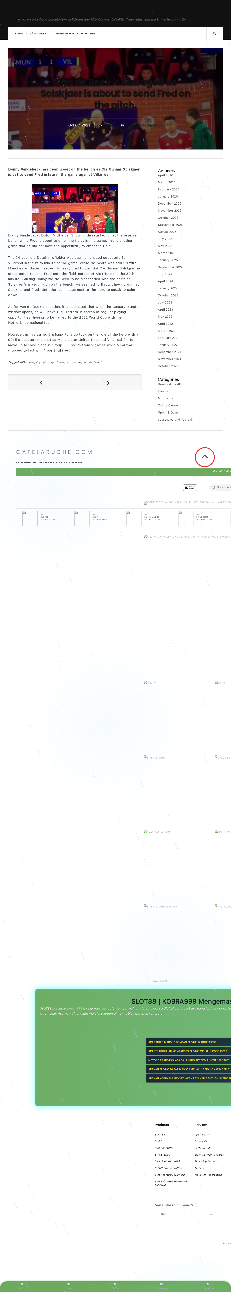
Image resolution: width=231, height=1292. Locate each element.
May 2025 (165, 246)
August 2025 (167, 232)
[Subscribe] (210, 1214)
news (31, 362)
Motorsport (166, 398)
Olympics (42, 362)
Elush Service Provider (208, 1154)
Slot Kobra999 (172, 502)
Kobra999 (74, 1008)
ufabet (64, 350)
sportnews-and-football (76, 33)
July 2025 (165, 239)
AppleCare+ (202, 1134)
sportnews (57, 362)
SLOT (158, 502)
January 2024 (168, 288)
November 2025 (170, 210)
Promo (23, 1288)
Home (19, 33)
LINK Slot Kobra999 (211, 502)
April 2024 (165, 281)
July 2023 (165, 302)
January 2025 (168, 260)
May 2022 (165, 316)
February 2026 (168, 189)
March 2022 (166, 331)
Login (69, 1288)
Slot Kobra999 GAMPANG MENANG (171, 1183)
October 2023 (168, 295)
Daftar (115, 1288)
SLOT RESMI (202, 1147)
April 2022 (165, 323)
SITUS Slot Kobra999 (168, 1168)
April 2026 (165, 175)
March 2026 (167, 182)
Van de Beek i (92, 362)
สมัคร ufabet (39, 33)
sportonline (73, 362)
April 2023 (165, 309)
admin (108, 125)
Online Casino (168, 405)
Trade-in (199, 1168)
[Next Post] (108, 382)
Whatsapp (162, 1288)
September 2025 (170, 225)
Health (163, 391)
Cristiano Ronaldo (63, 334)
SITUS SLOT (190, 502)
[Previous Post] (41, 382)
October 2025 (168, 217)
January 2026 (168, 196)
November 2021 (169, 359)
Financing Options (205, 1161)
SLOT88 (149, 502)
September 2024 (170, 267)
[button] (149, 504)
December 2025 (169, 203)
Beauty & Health (170, 384)
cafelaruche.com (59, 8)
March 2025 (167, 253)
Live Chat (208, 1288)
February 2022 (168, 338)
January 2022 (168, 345)
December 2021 (169, 352)
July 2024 (165, 274)
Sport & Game (168, 412)
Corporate (200, 1141)
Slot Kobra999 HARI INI (170, 1174)
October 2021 (168, 366)
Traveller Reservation (208, 1174)
